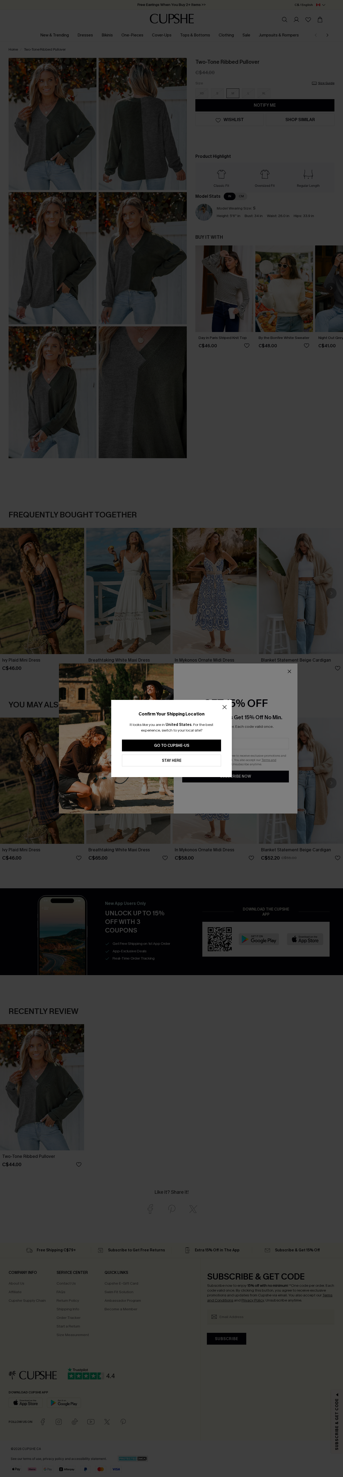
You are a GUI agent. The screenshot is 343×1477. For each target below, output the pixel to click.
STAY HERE (171, 760)
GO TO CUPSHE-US (171, 745)
